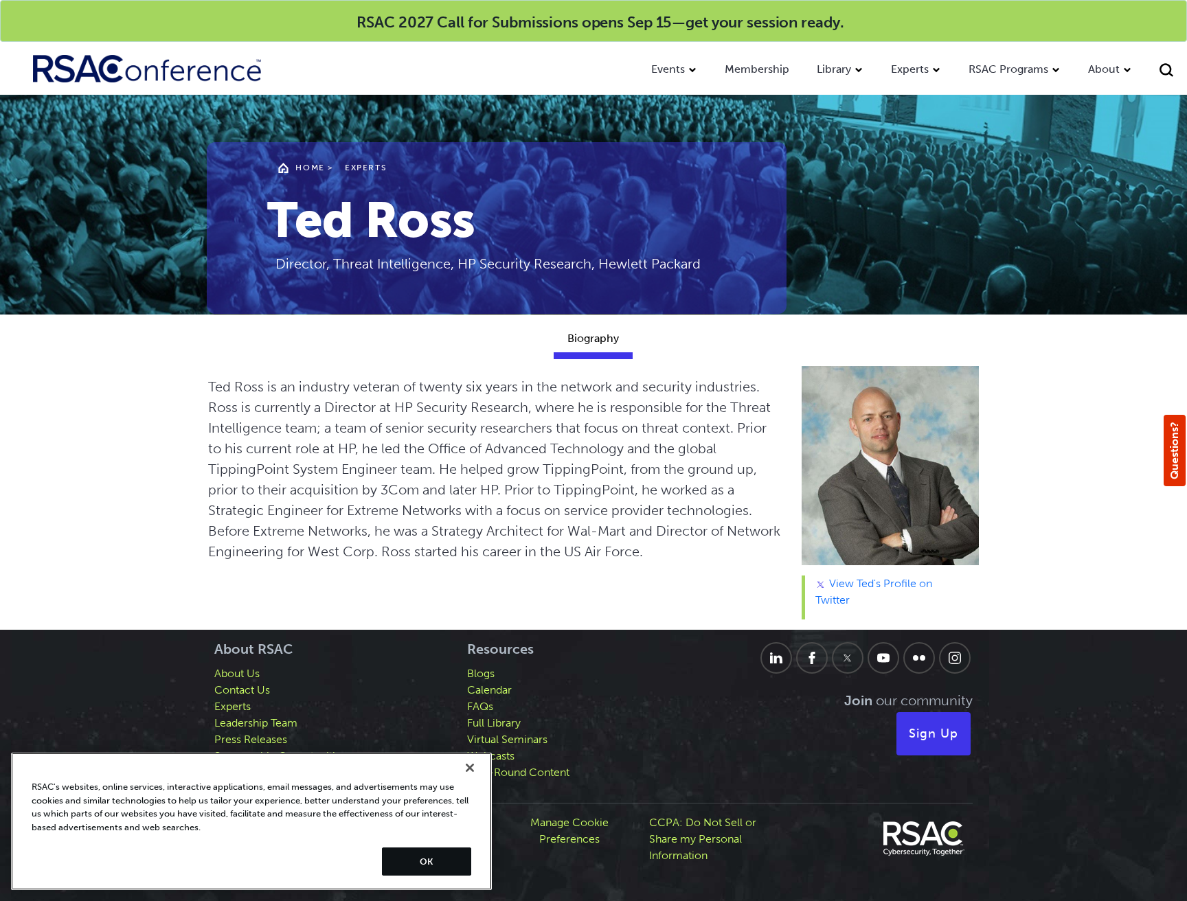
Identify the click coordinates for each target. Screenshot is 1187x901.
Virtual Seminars (507, 739)
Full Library (494, 722)
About (1104, 69)
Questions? (1174, 450)
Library (834, 69)
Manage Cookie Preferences (569, 830)
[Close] (470, 768)
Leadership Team (255, 722)
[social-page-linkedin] (776, 658)
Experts (910, 69)
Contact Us (242, 689)
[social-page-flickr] (919, 658)
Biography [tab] (593, 338)
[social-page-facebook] (812, 658)
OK (426, 861)
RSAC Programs (1008, 69)
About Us (237, 673)
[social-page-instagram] (955, 658)
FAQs (480, 706)
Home (309, 167)
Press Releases (250, 739)
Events (668, 69)
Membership (757, 69)
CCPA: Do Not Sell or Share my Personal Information (702, 839)
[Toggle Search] (1166, 72)
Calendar (489, 689)
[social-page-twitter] (847, 658)
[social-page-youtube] (883, 658)
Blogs (481, 673)
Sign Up (933, 733)
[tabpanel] (593, 498)
